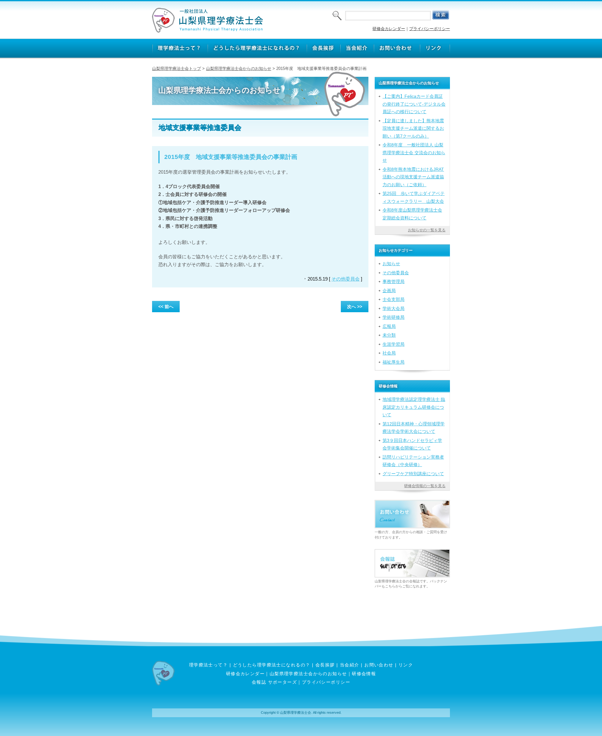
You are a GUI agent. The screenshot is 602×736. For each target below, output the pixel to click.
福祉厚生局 (393, 362)
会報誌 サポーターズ (274, 682)
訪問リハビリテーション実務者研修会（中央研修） (413, 461)
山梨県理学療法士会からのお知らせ (238, 68)
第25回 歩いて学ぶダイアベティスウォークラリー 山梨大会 (414, 197)
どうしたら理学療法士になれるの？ (271, 664)
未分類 (389, 335)
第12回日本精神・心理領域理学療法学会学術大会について (414, 427)
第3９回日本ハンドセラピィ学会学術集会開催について (412, 444)
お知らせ (391, 263)
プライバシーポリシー (429, 28)
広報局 (389, 326)
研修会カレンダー (388, 28)
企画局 (389, 290)
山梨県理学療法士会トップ (176, 68)
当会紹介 (349, 664)
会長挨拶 (325, 664)
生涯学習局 (393, 344)
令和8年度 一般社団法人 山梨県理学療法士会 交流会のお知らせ (414, 152)
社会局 (389, 352)
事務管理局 (393, 281)
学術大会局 (393, 308)
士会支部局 (393, 299)
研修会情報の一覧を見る (425, 486)
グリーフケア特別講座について (413, 473)
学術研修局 (393, 317)
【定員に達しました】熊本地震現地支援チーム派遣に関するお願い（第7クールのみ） (413, 128)
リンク (406, 664)
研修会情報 (364, 673)
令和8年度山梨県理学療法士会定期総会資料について (412, 214)
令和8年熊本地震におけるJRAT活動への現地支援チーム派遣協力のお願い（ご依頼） (413, 177)
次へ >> (354, 306)
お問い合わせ (378, 664)
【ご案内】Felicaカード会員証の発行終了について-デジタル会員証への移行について (414, 104)
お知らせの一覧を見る (427, 230)
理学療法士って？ (208, 664)
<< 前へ (165, 306)
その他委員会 (345, 278)
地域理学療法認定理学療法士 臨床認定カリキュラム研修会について (414, 407)
